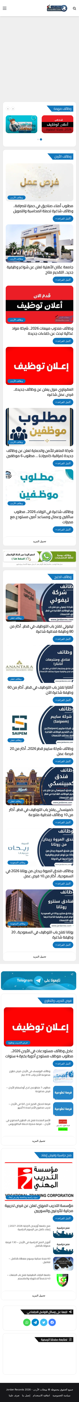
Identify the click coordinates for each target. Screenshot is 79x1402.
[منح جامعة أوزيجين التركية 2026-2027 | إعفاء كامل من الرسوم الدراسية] (63, 1231)
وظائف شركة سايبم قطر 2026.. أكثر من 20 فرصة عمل (41, 751)
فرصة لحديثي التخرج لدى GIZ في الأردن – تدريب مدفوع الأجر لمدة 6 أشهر (29, 1105)
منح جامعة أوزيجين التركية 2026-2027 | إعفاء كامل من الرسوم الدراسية (29, 1227)
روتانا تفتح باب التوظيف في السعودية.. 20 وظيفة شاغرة (42, 935)
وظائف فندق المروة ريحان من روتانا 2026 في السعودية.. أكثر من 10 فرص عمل (39, 873)
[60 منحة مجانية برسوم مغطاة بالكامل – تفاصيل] (63, 1264)
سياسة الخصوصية (61, 1395)
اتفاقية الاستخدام (41, 1395)
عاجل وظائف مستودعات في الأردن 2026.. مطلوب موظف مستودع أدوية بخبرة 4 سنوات (39, 1053)
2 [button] (38, 139)
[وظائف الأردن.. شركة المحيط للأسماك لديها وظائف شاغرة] (21, 124)
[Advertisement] (39, 60)
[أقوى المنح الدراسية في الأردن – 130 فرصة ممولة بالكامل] (63, 1247)
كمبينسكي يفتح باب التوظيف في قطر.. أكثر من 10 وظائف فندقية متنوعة (41, 812)
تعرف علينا (14, 1395)
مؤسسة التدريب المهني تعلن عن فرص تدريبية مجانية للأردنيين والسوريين (39, 1208)
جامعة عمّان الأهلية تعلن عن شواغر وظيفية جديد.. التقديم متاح (40, 270)
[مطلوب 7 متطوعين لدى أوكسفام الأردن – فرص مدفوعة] (63, 1093)
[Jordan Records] (57, 8)
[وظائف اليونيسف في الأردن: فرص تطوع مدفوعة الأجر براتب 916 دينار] (63, 1076)
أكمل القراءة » (63, 218)
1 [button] (41, 139)
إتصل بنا (26, 1395)
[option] (57, 124)
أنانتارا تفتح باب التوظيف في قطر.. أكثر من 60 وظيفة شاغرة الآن (40, 690)
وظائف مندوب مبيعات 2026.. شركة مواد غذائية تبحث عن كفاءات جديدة (42, 331)
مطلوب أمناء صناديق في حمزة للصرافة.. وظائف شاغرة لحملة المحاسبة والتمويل (43, 208)
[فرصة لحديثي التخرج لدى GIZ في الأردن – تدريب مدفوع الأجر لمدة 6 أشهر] (63, 1109)
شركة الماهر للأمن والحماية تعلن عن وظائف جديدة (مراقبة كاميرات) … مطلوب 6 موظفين (39, 453)
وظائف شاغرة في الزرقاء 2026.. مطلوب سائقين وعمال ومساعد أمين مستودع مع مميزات (41, 516)
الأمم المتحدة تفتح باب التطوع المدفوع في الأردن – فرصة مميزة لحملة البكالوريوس (28, 1122)
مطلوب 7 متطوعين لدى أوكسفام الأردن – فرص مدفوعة (28, 1089)
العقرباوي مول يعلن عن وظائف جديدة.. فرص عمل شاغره (43, 392)
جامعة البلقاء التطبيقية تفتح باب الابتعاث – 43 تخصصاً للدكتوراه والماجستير (28, 1277)
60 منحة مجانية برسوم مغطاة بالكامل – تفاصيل (29, 1260)
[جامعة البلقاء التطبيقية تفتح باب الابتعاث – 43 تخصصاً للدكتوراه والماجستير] (63, 1280)
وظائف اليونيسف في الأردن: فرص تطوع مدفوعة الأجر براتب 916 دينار (29, 1073)
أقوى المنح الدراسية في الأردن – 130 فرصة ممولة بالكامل (27, 1244)
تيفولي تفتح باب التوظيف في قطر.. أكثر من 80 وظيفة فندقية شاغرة (41, 629)
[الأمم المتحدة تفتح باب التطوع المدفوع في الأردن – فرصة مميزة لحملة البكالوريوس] (63, 1125)
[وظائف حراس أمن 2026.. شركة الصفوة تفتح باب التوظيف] (57, 124)
